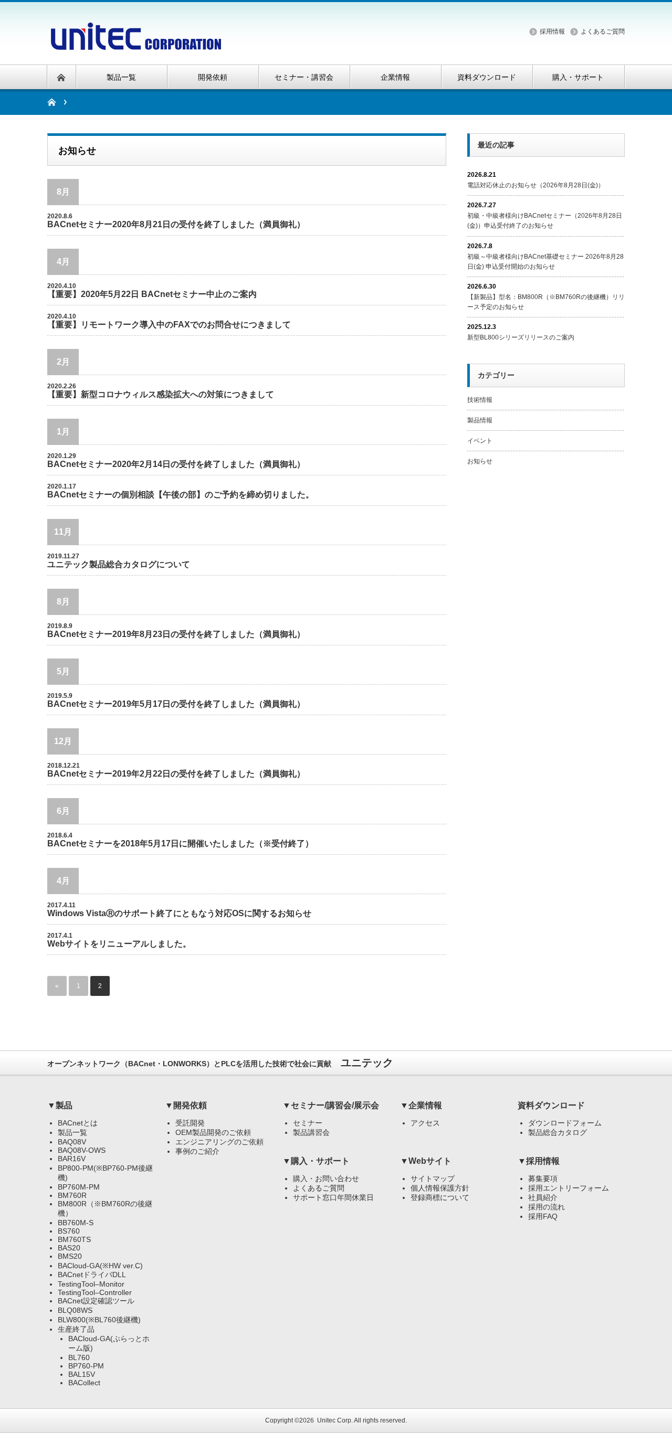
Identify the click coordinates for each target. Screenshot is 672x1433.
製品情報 (479, 420)
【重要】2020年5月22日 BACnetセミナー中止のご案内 (152, 294)
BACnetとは (78, 1123)
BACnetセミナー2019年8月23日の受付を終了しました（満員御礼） (176, 634)
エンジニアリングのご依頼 (219, 1142)
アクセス (425, 1123)
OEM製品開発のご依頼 (213, 1132)
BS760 (69, 1231)
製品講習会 (311, 1132)
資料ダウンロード (551, 1105)
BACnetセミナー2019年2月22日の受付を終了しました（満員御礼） (176, 773)
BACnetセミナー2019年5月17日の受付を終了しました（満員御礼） (176, 703)
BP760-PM (86, 1366)
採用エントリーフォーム (568, 1188)
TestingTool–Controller (95, 1292)
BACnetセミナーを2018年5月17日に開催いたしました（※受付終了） (180, 843)
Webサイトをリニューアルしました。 (119, 943)
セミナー (307, 1123)
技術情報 (479, 400)
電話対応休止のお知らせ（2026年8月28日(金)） (535, 185)
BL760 (79, 1357)
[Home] (57, 102)
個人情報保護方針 (440, 1188)
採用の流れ (546, 1207)
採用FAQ (543, 1216)
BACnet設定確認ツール (96, 1301)
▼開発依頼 (186, 1105)
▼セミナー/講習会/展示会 (330, 1105)
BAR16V (72, 1158)
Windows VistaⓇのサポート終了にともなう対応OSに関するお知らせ (179, 913)
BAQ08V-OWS (82, 1150)
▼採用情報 (539, 1160)
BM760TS (74, 1239)
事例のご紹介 (197, 1151)
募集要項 (543, 1178)
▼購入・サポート (316, 1160)
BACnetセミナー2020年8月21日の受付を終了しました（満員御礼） (176, 224)
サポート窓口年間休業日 (333, 1197)
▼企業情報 (421, 1105)
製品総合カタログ (557, 1132)
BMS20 (70, 1256)
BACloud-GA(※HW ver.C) (100, 1265)
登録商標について (440, 1197)
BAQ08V (72, 1142)
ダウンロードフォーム (565, 1123)
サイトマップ (433, 1178)
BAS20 (69, 1248)
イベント (479, 440)
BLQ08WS (75, 1310)
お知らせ (479, 461)
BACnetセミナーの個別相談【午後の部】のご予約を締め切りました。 (180, 494)
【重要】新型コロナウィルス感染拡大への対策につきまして (160, 394)
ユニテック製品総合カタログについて (118, 564)
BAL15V (81, 1374)
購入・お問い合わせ (326, 1178)
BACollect (84, 1382)
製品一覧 (72, 1132)
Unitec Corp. (335, 1420)
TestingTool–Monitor (91, 1284)
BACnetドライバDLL (92, 1274)
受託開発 (190, 1123)
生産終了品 (76, 1329)
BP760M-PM (79, 1187)
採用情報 (552, 31)
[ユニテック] (135, 44)
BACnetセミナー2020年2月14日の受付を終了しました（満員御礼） (176, 464)
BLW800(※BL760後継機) (99, 1319)
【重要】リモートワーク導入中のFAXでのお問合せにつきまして (169, 324)
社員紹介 (543, 1197)
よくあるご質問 (603, 31)
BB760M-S (75, 1222)
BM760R (72, 1195)
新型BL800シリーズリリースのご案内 (520, 337)
